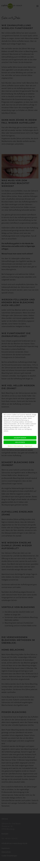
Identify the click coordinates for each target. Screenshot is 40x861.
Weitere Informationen (15, 446)
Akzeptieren (20, 438)
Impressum (28, 446)
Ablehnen (20, 442)
